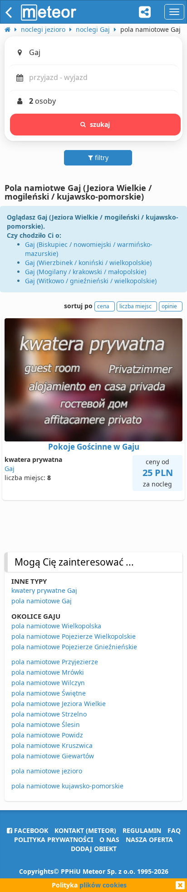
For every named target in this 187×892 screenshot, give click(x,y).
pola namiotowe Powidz (47, 735)
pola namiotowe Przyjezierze (54, 661)
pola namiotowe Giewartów (52, 756)
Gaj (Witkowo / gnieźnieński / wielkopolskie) (91, 280)
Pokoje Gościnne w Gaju (93, 446)
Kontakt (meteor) (85, 830)
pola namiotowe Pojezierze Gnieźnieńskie (74, 646)
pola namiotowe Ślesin (45, 724)
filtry (100, 157)
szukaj (100, 124)
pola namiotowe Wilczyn (48, 682)
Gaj (10, 468)
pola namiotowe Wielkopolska (56, 625)
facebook (30, 830)
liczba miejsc (135, 306)
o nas (109, 839)
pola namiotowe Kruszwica (52, 745)
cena (103, 306)
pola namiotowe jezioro (46, 771)
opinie (169, 306)
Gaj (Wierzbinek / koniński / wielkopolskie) (88, 262)
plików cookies (103, 885)
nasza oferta (149, 839)
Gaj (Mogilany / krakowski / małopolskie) (85, 271)
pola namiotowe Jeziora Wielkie (58, 703)
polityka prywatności (53, 839)
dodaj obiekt (94, 848)
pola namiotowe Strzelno (49, 714)
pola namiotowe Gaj (41, 600)
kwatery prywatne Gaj (44, 590)
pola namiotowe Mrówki (47, 672)
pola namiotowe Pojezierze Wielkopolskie (73, 636)
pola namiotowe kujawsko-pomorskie (67, 786)
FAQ (174, 830)
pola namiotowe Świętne (48, 693)
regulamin (142, 830)
